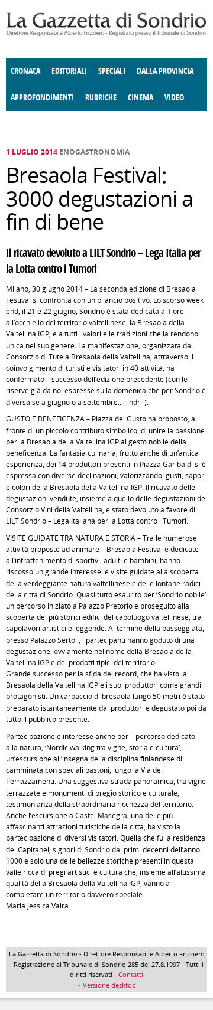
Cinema (140, 98)
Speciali (111, 71)
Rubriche (101, 98)
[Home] (106, 34)
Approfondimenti (42, 98)
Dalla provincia (165, 71)
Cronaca (25, 71)
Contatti (130, 974)
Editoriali (69, 71)
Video (174, 98)
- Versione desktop (106, 984)
